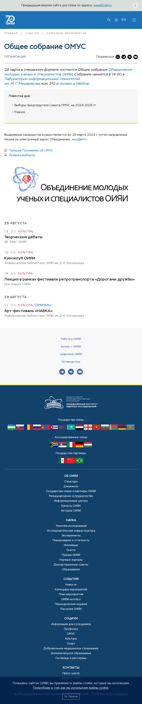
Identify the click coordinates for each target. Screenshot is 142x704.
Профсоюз (71, 629)
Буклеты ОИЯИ (71, 506)
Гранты (71, 550)
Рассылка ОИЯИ (71, 609)
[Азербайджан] (130, 429)
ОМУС (71, 634)
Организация (15, 56)
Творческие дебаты (23, 237)
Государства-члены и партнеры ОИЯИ (71, 491)
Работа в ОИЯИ (71, 339)
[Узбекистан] (12, 429)
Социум (71, 618)
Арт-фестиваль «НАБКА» (28, 311)
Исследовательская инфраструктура (71, 531)
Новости (71, 584)
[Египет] (80, 429)
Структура (71, 481)
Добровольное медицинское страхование (71, 648)
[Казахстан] (71, 429)
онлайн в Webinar (74, 83)
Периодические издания (71, 604)
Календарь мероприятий (67, 33)
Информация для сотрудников (71, 624)
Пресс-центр (71, 673)
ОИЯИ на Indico (71, 599)
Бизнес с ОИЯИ (71, 346)
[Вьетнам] (97, 429)
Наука (71, 520)
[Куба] (54, 429)
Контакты (71, 667)
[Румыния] (29, 429)
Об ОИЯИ (71, 476)
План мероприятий (71, 594)
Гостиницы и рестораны (71, 658)
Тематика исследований (71, 526)
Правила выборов (22, 155)
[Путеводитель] (116, 20)
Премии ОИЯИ (71, 555)
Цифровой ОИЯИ (71, 354)
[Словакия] (20, 429)
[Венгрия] (88, 446)
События (32, 33)
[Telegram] (62, 372)
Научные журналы (71, 560)
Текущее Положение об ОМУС (31, 150)
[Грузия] (88, 429)
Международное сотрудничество (71, 496)
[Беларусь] (114, 429)
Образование (71, 569)
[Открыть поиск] (109, 20)
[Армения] (122, 429)
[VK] (71, 372)
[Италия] (71, 446)
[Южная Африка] (54, 446)
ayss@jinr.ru (79, 139)
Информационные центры (71, 501)
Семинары (42, 305)
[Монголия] (46, 429)
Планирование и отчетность (71, 540)
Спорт (71, 643)
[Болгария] (105, 429)
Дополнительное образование (71, 653)
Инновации (71, 545)
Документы (71, 486)
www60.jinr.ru (103, 5)
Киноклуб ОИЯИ (19, 258)
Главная (11, 33)
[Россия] (37, 429)
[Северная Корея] (63, 429)
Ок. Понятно (71, 696)
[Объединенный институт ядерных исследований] (71, 415)
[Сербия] (63, 446)
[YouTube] (80, 372)
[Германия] (80, 446)
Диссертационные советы (71, 564)
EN (123, 20)
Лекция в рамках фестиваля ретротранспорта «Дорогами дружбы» (69, 279)
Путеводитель (71, 362)
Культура (25, 231)
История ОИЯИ (71, 511)
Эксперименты (71, 535)
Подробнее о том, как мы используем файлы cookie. (71, 688)
